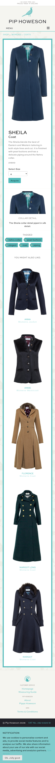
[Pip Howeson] (27, 12)
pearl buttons (34, 239)
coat (25, 245)
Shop (6, 34)
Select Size (14, 168)
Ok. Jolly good (12, 757)
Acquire (15, 180)
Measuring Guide (28, 691)
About (27, 700)
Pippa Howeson (27, 703)
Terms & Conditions (27, 711)
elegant (13, 245)
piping (37, 245)
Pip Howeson (27, 21)
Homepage (27, 688)
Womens (16, 34)
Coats (27, 34)
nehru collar (15, 239)
